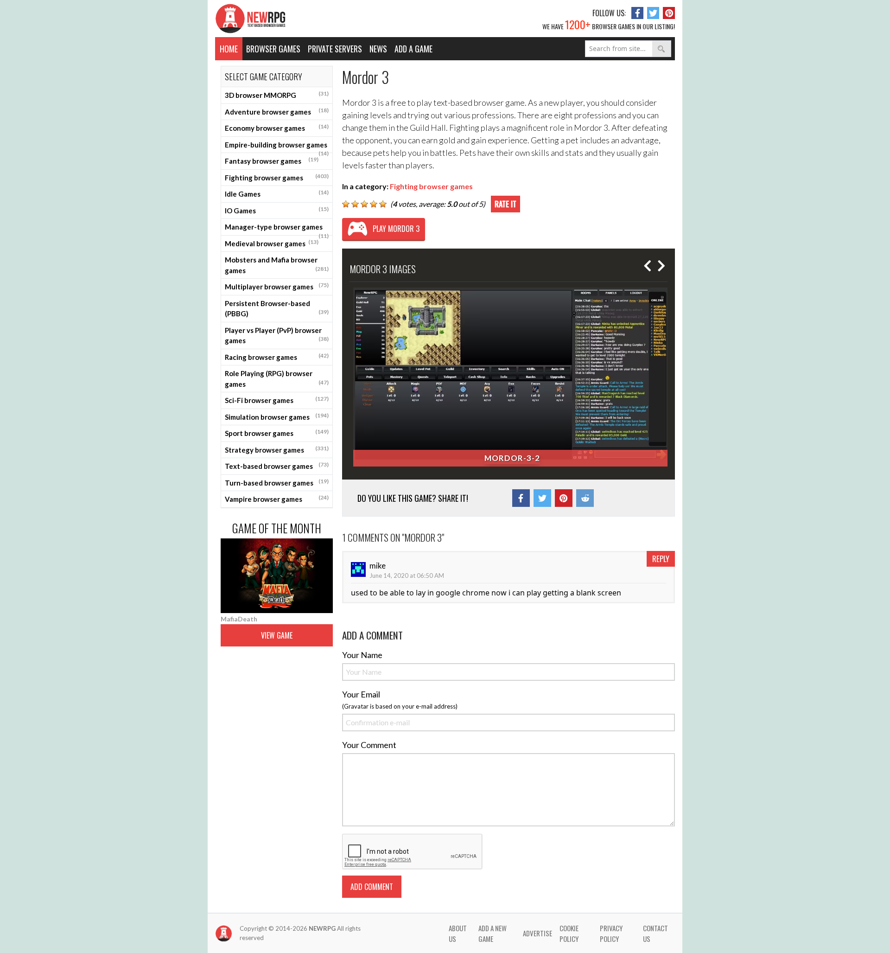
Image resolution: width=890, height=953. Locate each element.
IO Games (277, 210)
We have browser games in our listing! (608, 24)
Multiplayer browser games (277, 286)
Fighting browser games (277, 177)
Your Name (362, 655)
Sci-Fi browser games (277, 399)
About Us (458, 933)
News (378, 49)
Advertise (537, 933)
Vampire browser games (277, 498)
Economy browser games (277, 127)
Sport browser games (277, 432)
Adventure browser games (277, 111)
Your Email (361, 694)
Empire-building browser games (277, 147)
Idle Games (277, 193)
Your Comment (369, 745)
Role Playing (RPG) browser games (277, 378)
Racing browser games (277, 356)
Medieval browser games (271, 243)
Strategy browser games (277, 449)
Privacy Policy (611, 933)
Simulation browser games (277, 416)
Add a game (413, 49)
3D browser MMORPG (277, 94)
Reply (660, 558)
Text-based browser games (277, 465)
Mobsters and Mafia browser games (277, 265)
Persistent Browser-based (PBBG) (277, 308)
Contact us (655, 933)
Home (229, 49)
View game (276, 635)
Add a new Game (492, 933)
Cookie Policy (568, 933)
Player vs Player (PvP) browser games (277, 335)
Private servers (335, 49)
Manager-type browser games (277, 229)
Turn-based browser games (277, 482)
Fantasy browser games (271, 160)
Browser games (273, 49)
